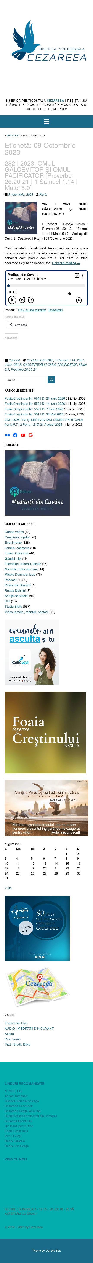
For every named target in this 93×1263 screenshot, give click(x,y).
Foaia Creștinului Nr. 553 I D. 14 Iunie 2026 (35, 403)
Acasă (9, 1033)
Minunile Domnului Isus (21, 569)
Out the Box (53, 1250)
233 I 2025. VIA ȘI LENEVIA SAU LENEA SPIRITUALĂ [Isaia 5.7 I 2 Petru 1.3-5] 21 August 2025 (44, 422)
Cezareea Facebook (19, 1106)
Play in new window (32, 309)
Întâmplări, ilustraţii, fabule (23, 563)
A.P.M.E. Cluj (13, 1091)
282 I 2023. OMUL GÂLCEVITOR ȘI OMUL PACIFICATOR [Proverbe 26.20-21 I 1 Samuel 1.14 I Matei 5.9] (41, 175)
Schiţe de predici (16, 595)
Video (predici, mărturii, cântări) (27, 611)
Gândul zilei (13, 558)
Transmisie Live (16, 1023)
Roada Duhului (15, 590)
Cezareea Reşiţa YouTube (23, 1111)
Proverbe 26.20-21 (24, 369)
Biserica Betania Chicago (22, 1101)
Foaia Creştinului (16, 553)
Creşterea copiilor (17, 537)
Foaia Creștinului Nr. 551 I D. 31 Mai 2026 (34, 414)
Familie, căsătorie (17, 547)
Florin (43, 194)
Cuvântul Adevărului (18, 1121)
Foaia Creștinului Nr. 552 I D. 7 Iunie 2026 (34, 409)
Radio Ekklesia (15, 1141)
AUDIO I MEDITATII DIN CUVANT (29, 1028)
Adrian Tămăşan (16, 1096)
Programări (13, 1039)
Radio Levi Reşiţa (17, 1146)
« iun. (8, 887)
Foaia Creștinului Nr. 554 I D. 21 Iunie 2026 (35, 398)
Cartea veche (14, 531)
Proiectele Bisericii (18, 585)
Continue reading (66, 263)
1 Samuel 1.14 (65, 360)
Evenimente (13, 542)
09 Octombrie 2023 (40, 360)
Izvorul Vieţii (13, 1136)
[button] (46, 121)
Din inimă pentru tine (19, 1126)
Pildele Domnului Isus (20, 574)
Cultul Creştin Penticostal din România (31, 1116)
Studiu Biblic (13, 606)
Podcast (14, 360)
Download (55, 309)
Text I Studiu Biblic (18, 1044)
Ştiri (7, 601)
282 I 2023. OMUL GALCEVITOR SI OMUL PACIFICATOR (44, 362)
